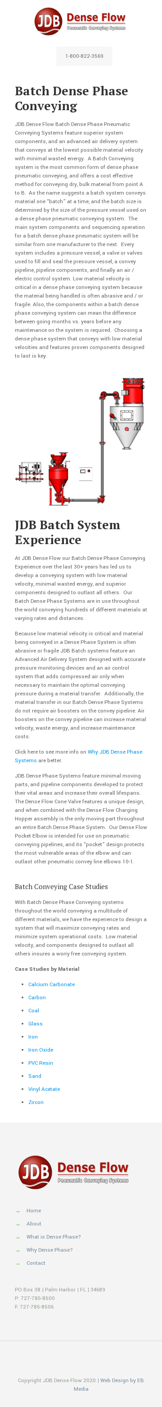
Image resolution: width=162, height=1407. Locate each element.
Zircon (36, 1102)
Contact (36, 1263)
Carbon (37, 998)
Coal (33, 1011)
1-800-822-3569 (84, 56)
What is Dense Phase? (54, 1237)
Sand (34, 1076)
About (34, 1224)
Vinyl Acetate (44, 1089)
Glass (35, 1024)
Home (34, 1211)
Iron (33, 1037)
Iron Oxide (40, 1050)
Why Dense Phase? (50, 1250)
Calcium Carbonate (51, 984)
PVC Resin (40, 1063)
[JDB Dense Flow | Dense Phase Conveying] (81, 21)
